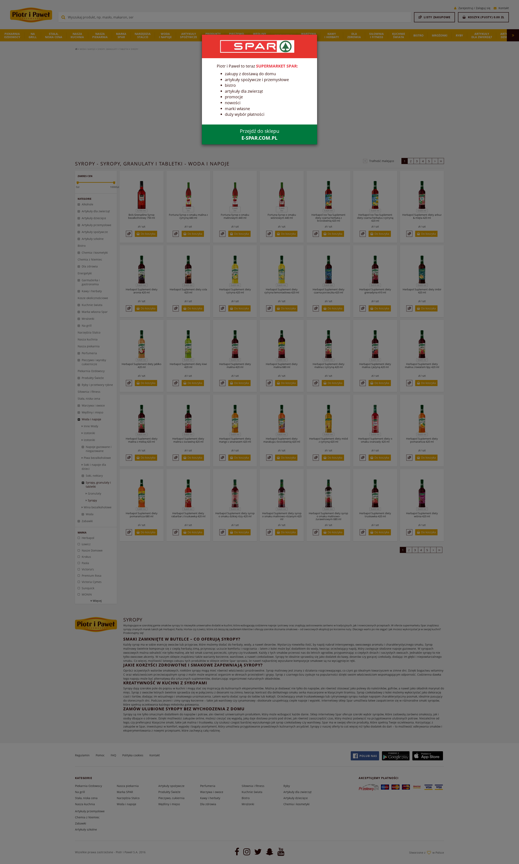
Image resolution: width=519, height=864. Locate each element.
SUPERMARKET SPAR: (277, 66)
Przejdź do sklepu (259, 134)
